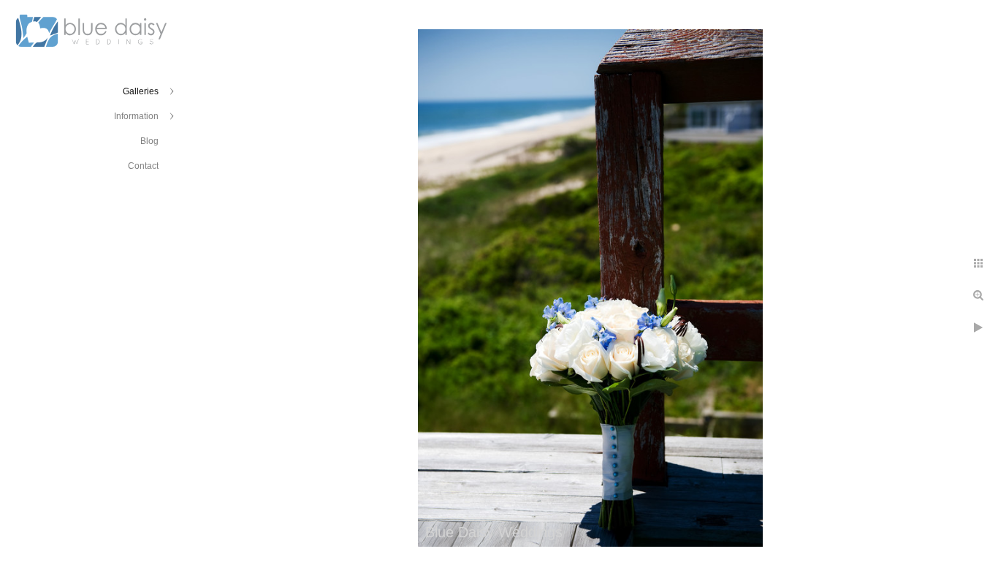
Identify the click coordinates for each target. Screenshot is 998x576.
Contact (143, 166)
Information (136, 116)
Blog (149, 141)
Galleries (141, 91)
